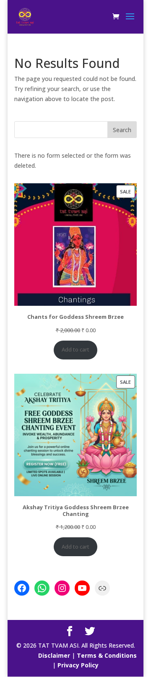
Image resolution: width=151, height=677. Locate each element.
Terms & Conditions (107, 655)
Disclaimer (54, 655)
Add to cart (75, 349)
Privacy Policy (78, 665)
